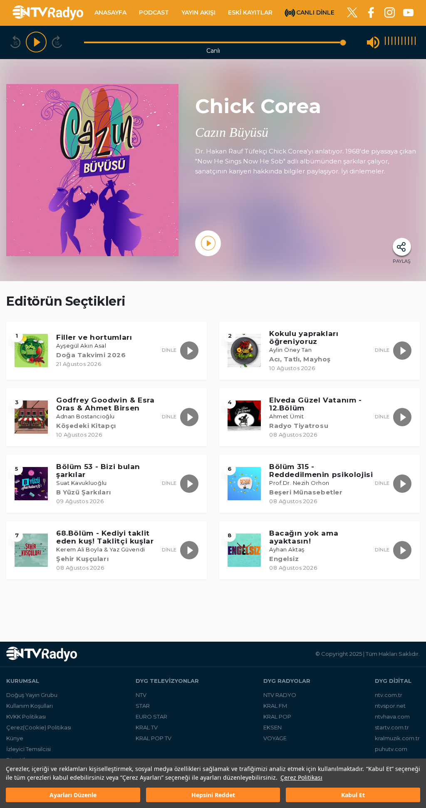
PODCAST (154, 12)
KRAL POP (277, 716)
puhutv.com (391, 749)
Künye (14, 738)
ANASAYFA (110, 12)
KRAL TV (147, 727)
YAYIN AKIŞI (198, 12)
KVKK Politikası (26, 716)
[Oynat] (36, 42)
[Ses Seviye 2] (388, 42)
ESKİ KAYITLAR (250, 12)
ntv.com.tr (388, 695)
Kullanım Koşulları (29, 705)
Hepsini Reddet (213, 795)
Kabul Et (353, 795)
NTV (141, 695)
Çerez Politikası (301, 777)
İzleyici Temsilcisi (28, 749)
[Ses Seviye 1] (385, 42)
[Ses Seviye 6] (402, 42)
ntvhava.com (392, 716)
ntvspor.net (390, 705)
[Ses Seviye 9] (412, 42)
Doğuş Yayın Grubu (31, 695)
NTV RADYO (279, 695)
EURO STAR (151, 716)
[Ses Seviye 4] (395, 42)
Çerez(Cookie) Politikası (38, 727)
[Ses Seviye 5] (398, 42)
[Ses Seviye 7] (405, 42)
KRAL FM (275, 705)
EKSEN (272, 727)
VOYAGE (275, 738)
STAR (143, 705)
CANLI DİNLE (315, 12)
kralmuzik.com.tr (397, 738)
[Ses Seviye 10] (415, 42)
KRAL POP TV (153, 738)
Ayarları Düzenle (73, 795)
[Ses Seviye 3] (392, 42)
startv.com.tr (392, 727)
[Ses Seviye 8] (408, 42)
